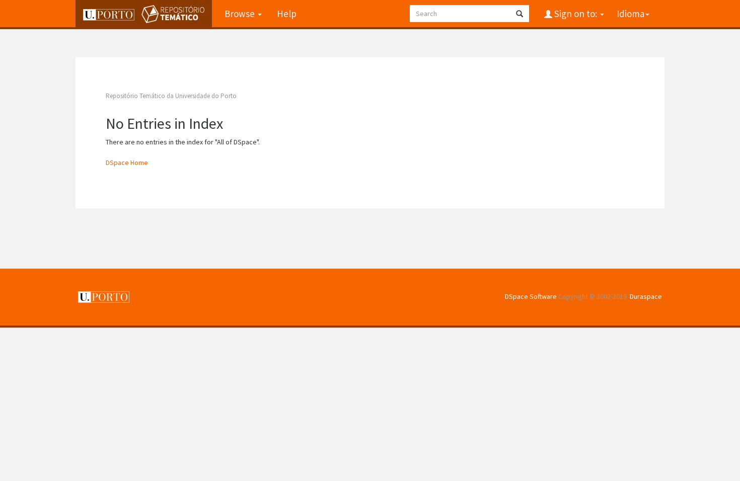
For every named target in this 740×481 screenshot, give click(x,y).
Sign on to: (575, 14)
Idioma (630, 14)
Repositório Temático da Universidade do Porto (171, 96)
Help (287, 14)
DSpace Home (127, 162)
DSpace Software (531, 296)
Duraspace (646, 296)
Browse (241, 14)
